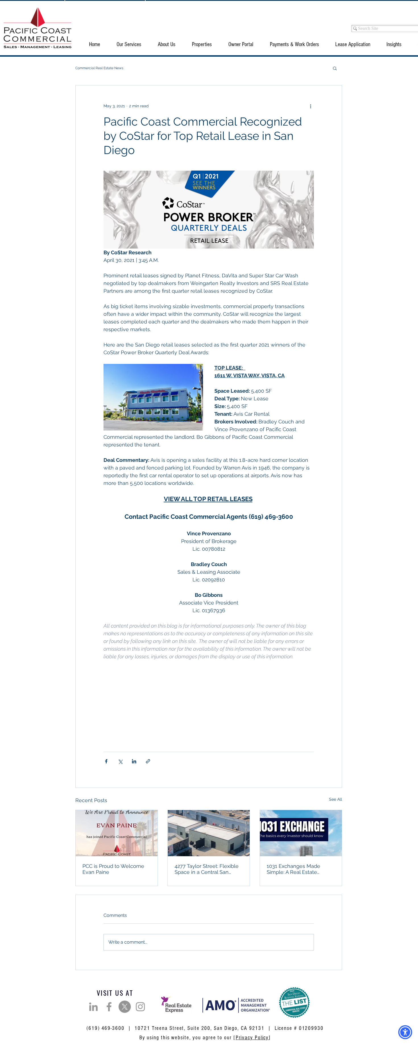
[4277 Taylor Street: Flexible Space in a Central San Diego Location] (209, 833)
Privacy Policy (252, 1038)
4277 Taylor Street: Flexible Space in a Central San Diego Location (207, 869)
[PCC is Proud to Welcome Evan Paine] (117, 833)
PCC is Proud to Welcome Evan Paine (113, 869)
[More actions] (310, 106)
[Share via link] (148, 761)
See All (335, 799)
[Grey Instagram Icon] (140, 1007)
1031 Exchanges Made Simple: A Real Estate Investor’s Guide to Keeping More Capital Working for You (299, 869)
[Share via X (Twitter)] (120, 761)
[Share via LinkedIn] (134, 761)
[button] (129, 44)
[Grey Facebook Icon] (109, 1007)
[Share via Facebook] (106, 761)
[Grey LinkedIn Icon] (93, 1007)
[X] (125, 1007)
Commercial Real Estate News (99, 68)
